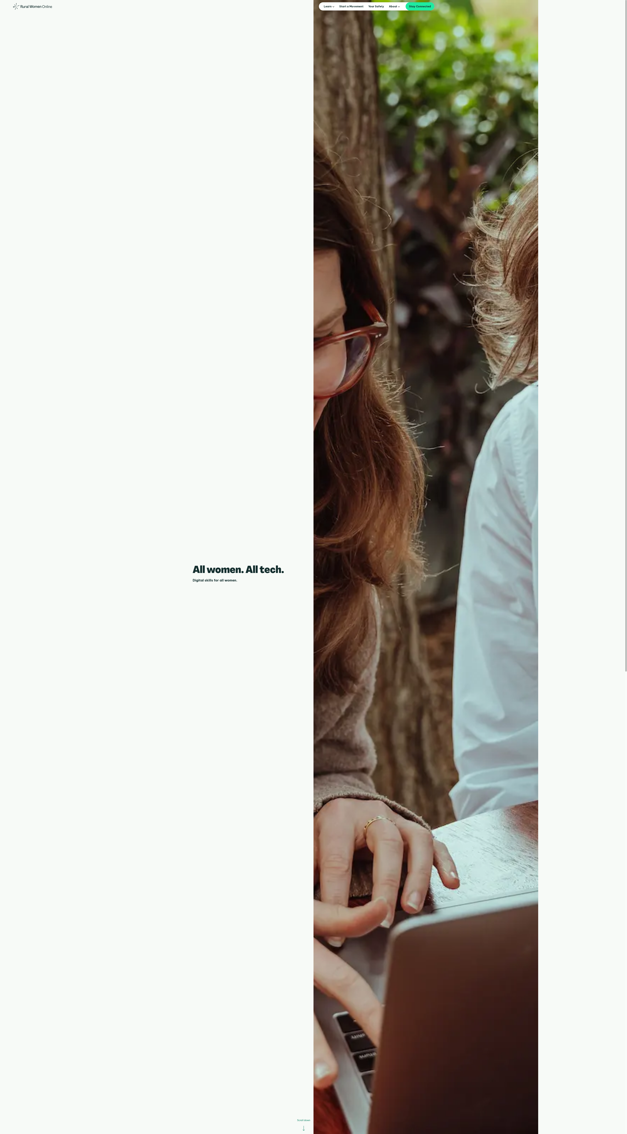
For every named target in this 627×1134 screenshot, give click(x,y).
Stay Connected (420, 6)
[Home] (32, 6)
